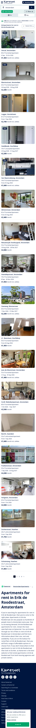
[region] (18, 719)
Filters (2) (30, 11)
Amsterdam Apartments (21, 586)
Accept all (18, 724)
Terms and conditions (8, 690)
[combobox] (14, 7)
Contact (3, 701)
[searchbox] (16, 7)
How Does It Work (7, 698)
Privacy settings (11, 720)
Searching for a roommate (9, 688)
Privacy (3, 693)
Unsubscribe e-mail (7, 709)
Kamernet (7, 586)
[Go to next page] (24, 576)
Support (4, 704)
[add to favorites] (32, 33)
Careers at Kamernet (7, 685)
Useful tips (4, 707)
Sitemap (3, 696)
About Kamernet (6, 682)
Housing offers (29, 2)
